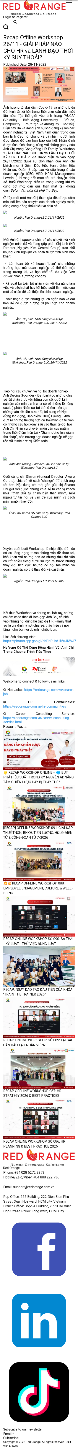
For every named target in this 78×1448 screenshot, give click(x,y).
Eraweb (13, 1445)
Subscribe (11, 1438)
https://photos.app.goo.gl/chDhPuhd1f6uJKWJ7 (39, 641)
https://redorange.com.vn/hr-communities (34, 706)
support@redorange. (28, 1187)
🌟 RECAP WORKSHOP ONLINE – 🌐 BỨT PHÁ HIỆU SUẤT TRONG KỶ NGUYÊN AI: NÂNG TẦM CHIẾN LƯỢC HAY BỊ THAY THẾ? (38, 777)
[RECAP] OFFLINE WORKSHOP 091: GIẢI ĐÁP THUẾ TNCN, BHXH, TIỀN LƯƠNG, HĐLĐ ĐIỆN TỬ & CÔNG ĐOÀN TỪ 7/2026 (38, 833)
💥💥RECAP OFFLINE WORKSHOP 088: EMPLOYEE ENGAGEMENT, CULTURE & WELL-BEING (38, 888)
